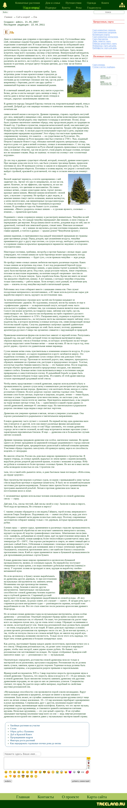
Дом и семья (52, 2)
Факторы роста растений (22, 740)
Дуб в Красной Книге (21, 734)
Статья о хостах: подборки (104, 67)
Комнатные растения (27, 2)
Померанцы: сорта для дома (104, 46)
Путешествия (73, 2)
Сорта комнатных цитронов (104, 32)
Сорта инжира (99, 65)
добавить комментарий (80, 781)
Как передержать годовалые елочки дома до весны (35, 743)
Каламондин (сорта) (101, 35)
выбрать (8, 781)
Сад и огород (31, 7)
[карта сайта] (122, 5)
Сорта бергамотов (100, 39)
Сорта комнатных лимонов (104, 30)
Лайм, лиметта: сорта (102, 41)
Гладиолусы (94, 7)
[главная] (5, 5)
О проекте (70, 796)
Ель (35, 17)
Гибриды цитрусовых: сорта (104, 43)
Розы (79, 7)
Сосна (13, 728)
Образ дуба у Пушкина (22, 731)
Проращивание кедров (21, 737)
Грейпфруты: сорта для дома (105, 48)
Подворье (50, 7)
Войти (5, 12)
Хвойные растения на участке (25, 725)
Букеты (66, 7)
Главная (8, 17)
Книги (105, 2)
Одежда (91, 2)
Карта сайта (97, 796)
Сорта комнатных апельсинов (105, 37)
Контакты (46, 796)
